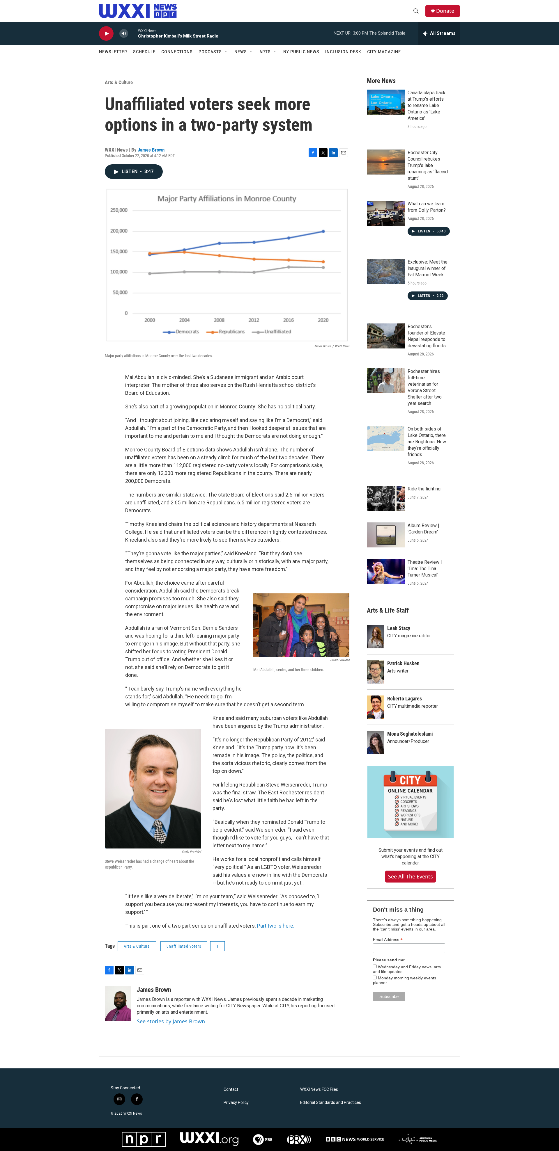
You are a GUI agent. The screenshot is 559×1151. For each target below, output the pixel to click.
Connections (177, 51)
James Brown (151, 150)
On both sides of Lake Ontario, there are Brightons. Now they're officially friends (427, 441)
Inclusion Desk (343, 51)
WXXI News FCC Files (319, 1089)
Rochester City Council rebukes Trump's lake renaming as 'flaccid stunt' (428, 165)
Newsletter (113, 51)
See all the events (410, 876)
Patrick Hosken (403, 663)
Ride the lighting (424, 489)
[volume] (124, 33)
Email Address (388, 939)
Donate (445, 11)
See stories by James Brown (171, 1021)
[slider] (133, 33)
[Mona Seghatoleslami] (375, 742)
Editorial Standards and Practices (330, 1102)
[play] (106, 33)
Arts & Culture (119, 82)
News (240, 51)
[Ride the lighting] (386, 498)
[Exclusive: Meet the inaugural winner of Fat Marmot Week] (386, 271)
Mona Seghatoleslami (410, 734)
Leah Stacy (398, 628)
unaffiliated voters (184, 946)
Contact (231, 1089)
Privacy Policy (236, 1102)
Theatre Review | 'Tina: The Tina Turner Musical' (425, 568)
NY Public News (301, 51)
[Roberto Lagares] (375, 707)
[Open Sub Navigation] (226, 51)
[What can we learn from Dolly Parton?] (386, 213)
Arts (265, 51)
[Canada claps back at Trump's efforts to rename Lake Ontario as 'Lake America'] (386, 102)
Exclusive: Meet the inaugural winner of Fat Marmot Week (427, 268)
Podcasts (210, 51)
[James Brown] (118, 1003)
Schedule (144, 51)
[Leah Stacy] (375, 636)
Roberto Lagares (404, 698)
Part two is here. (275, 926)
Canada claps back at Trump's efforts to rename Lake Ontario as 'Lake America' (426, 105)
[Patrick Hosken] (375, 672)
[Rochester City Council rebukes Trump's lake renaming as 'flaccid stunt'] (386, 162)
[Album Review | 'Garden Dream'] (386, 534)
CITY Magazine (384, 51)
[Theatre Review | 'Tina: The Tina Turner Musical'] (386, 571)
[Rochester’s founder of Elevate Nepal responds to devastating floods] (386, 335)
